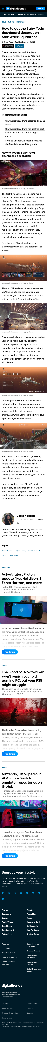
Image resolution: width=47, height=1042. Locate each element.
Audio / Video (7, 922)
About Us (5, 944)
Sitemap (30, 1013)
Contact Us (6, 948)
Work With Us (7, 1008)
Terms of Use (7, 1018)
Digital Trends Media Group (13, 1026)
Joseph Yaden (9, 42)
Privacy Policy (32, 1003)
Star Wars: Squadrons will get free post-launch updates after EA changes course (25, 132)
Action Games (7, 551)
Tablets (29, 910)
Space (29, 918)
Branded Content (33, 951)
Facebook (3, 893)
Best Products (32, 926)
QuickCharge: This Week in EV (28, 551)
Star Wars (14, 555)
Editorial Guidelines (9, 957)
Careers (5, 1003)
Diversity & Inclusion (10, 1013)
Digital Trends (13, 11)
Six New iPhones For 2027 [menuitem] (27, 14)
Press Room (31, 1008)
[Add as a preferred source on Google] (8, 46)
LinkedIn (39, 893)
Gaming (5, 918)
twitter (18, 523)
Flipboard (3, 899)
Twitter (15, 893)
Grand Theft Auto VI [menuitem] (9, 14)
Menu (3, 8)
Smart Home (7, 926)
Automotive (7, 934)
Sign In (40, 8)
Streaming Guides (34, 922)
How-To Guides (33, 930)
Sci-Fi (4, 555)
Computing (6, 914)
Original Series (33, 934)
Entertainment (8, 930)
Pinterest (33, 893)
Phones (5, 910)
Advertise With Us (9, 953)
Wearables (31, 914)
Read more (10, 652)
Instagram (9, 893)
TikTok (27, 893)
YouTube (21, 893)
